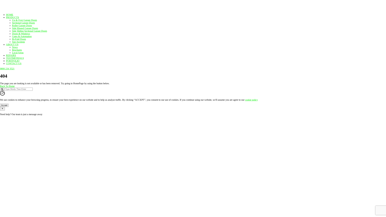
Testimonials (15, 58)
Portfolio (12, 61)
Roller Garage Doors (22, 25)
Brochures (17, 50)
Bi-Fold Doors (19, 39)
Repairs (11, 55)
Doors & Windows (21, 33)
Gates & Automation (22, 36)
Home (9, 14)
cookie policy (251, 100)
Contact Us (13, 63)
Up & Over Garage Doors (24, 20)
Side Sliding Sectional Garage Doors (29, 31)
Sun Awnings (18, 42)
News (15, 47)
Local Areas (18, 52)
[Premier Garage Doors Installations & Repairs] (19, 9)
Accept (4, 105)
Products (12, 17)
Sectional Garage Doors (23, 23)
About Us (12, 44)
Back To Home (7, 86)
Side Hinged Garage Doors (25, 28)
